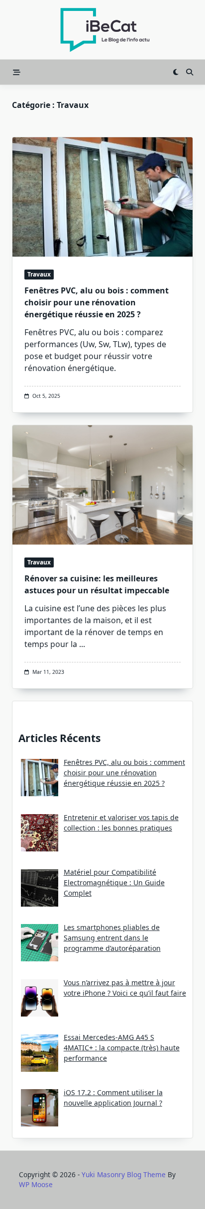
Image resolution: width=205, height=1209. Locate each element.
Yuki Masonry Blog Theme (124, 1174)
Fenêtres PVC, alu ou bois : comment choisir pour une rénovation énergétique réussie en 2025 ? (96, 302)
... (82, 644)
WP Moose (36, 1184)
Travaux (39, 274)
